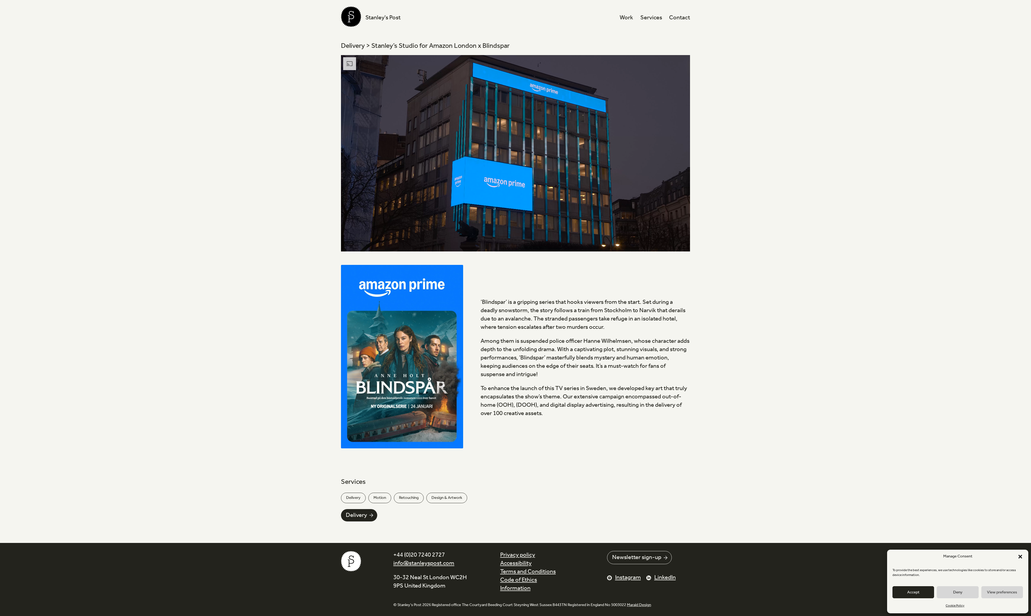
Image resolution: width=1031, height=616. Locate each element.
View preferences (1002, 592)
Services (651, 17)
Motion (379, 498)
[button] (1020, 556)
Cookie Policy (955, 606)
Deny (958, 592)
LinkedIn (665, 577)
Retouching (409, 498)
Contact (679, 17)
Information (515, 588)
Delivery (353, 498)
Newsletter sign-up (636, 557)
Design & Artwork (446, 498)
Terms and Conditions (528, 571)
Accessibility (516, 563)
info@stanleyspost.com (423, 563)
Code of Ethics (518, 580)
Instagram (628, 577)
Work (626, 17)
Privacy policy (517, 555)
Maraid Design (639, 605)
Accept (913, 592)
